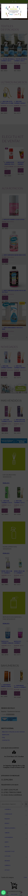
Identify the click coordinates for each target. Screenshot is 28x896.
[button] (3, 892)
